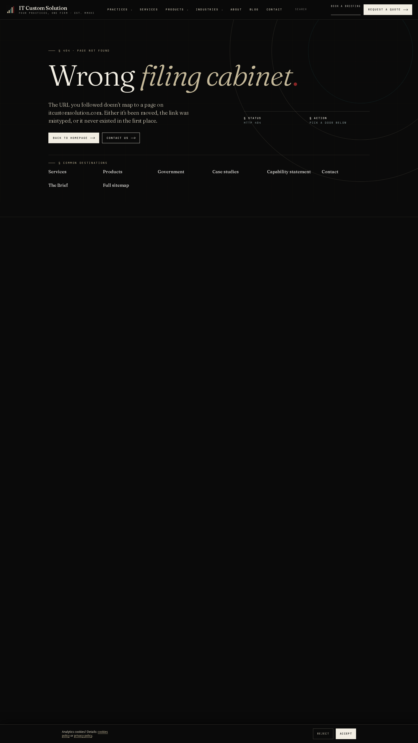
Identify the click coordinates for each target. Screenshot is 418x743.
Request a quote (384, 9)
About (236, 9)
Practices (119, 9)
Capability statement (289, 171)
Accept (346, 733)
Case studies (225, 171)
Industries (209, 9)
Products (177, 9)
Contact (275, 9)
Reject (323, 733)
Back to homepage (70, 138)
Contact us (117, 138)
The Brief (58, 185)
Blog (254, 9)
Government (171, 171)
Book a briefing (346, 6)
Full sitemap (116, 185)
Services (149, 9)
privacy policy (83, 736)
